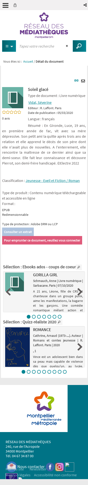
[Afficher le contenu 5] (49, 317)
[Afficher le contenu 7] (59, 317)
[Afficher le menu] (5, 5)
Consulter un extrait (18, 232)
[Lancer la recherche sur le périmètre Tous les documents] (79, 46)
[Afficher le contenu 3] (39, 317)
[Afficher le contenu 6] (54, 317)
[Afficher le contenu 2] (34, 317)
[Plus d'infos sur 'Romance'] (17, 347)
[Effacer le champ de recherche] (67, 46)
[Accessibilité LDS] (11, 478)
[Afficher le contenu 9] (65, 372)
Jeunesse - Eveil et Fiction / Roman (53, 180)
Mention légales (18, 475)
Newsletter (38, 469)
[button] (85, 5)
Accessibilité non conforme (55, 475)
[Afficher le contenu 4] (44, 317)
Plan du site (15, 469)
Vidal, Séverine (40, 102)
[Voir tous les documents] (79, 267)
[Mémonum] (20, 478)
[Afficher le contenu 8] (59, 372)
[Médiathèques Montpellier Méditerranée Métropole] (44, 25)
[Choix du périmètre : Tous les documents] (9, 46)
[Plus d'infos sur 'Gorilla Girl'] (17, 282)
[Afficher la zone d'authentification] (16, 5)
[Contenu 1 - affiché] (29, 317)
